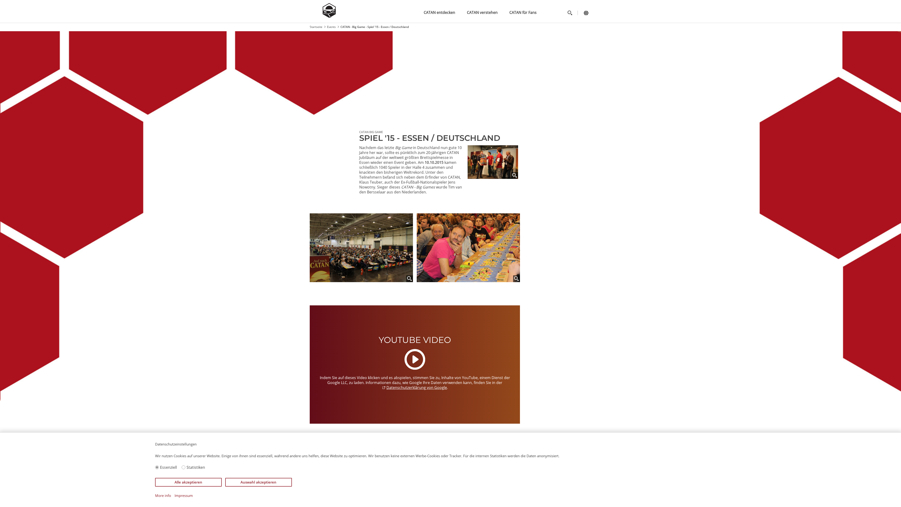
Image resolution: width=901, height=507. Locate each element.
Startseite (316, 27)
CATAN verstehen (482, 12)
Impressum (184, 496)
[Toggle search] (569, 12)
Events (331, 27)
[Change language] (586, 12)
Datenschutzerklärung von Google (416, 387)
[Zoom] (514, 175)
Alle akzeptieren (188, 482)
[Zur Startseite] (329, 16)
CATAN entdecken (439, 12)
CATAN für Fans (523, 12)
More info (163, 496)
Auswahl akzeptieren (258, 482)
